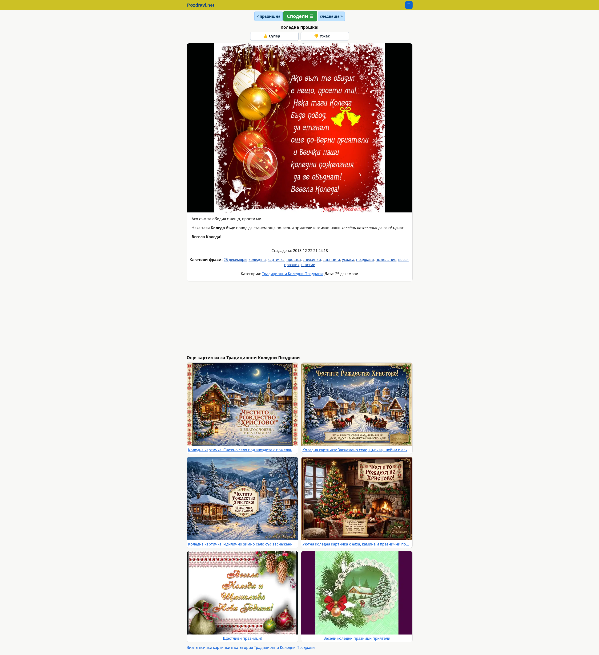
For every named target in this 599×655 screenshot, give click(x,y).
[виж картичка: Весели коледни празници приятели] (356, 593)
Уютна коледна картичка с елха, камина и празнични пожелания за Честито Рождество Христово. (356, 544)
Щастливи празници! (242, 638)
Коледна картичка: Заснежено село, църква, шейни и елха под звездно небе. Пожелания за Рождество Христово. (356, 449)
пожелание (386, 259)
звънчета (331, 259)
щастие (308, 264)
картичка (276, 259)
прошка (293, 259)
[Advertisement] (328, 318)
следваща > (331, 16)
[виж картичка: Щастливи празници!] (242, 593)
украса (348, 259)
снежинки (312, 259)
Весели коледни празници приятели (356, 638)
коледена (257, 259)
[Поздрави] (203, 5)
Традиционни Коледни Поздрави (292, 273)
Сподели (297, 16)
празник (291, 264)
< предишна (269, 16)
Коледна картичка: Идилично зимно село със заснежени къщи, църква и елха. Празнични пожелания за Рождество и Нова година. (242, 544)
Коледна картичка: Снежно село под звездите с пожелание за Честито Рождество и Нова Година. (242, 449)
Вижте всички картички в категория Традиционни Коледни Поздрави (251, 647)
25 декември (235, 259)
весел (403, 259)
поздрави (365, 259)
